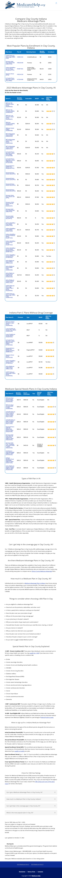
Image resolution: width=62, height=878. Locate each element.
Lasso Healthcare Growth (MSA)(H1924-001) (10, 335)
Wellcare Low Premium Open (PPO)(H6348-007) (10, 117)
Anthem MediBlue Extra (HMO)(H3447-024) (10, 230)
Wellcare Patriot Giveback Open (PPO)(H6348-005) (10, 323)
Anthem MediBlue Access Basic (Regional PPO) (10, 69)
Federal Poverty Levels (47, 717)
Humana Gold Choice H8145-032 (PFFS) (10, 217)
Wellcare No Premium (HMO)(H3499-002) (10, 111)
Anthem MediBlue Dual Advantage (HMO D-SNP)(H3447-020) (10, 460)
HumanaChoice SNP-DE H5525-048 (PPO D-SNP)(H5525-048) (10, 429)
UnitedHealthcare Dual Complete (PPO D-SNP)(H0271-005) (10, 421)
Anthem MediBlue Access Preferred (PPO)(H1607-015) (10, 236)
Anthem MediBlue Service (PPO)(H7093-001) (10, 362)
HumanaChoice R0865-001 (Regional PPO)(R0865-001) (10, 350)
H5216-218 (20, 74)
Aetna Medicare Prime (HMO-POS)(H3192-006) (10, 268)
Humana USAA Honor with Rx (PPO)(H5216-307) (10, 204)
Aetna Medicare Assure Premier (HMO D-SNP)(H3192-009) (10, 467)
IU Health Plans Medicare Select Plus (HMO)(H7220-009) (10, 153)
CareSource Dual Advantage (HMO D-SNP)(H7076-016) (10, 452)
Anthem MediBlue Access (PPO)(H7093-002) (10, 256)
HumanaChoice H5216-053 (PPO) (10, 190)
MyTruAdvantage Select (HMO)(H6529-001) (10, 135)
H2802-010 (20, 57)
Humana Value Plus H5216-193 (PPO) (10, 196)
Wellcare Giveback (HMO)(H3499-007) (10, 124)
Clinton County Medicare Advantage (42, 571)
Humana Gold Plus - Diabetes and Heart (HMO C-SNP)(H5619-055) (10, 445)
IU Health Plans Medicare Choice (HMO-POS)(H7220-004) (10, 160)
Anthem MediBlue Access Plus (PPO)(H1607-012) (10, 243)
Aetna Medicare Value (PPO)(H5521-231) (10, 262)
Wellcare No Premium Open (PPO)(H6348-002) (10, 104)
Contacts (40, 872)
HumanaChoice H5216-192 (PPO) (10, 184)
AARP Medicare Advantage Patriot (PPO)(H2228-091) (10, 373)
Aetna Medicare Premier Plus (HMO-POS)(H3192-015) (10, 275)
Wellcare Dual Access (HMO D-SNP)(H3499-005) (9, 406)
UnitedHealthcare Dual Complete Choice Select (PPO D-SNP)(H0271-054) (10, 414)
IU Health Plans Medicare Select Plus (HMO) (10, 79)
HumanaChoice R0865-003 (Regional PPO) (10, 167)
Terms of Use (31, 872)
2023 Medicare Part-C (23, 864)
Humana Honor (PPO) (10, 74)
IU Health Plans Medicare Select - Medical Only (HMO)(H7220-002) (10, 342)
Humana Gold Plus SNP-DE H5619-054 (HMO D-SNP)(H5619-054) (9, 437)
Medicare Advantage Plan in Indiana (35, 583)
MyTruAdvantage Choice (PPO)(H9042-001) (10, 147)
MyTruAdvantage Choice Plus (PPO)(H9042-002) (10, 141)
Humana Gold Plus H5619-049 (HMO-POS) (10, 63)
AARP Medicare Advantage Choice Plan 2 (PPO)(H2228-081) (10, 288)
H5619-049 (20, 62)
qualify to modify (19, 751)
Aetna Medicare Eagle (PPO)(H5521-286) (10, 367)
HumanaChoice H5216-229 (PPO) (10, 179)
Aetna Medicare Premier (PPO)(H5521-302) (10, 281)
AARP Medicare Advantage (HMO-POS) (10, 57)
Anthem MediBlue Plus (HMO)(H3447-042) (10, 224)
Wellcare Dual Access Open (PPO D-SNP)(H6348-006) (9, 399)
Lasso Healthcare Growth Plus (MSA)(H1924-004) (11, 330)
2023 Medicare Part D (37, 864)
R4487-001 (20, 68)
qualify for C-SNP (34, 653)
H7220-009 (20, 79)
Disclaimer (22, 872)
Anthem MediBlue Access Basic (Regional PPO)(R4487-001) (10, 249)
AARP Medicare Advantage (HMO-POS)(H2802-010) (10, 295)
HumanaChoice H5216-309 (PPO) (10, 173)
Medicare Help (36, 876)
